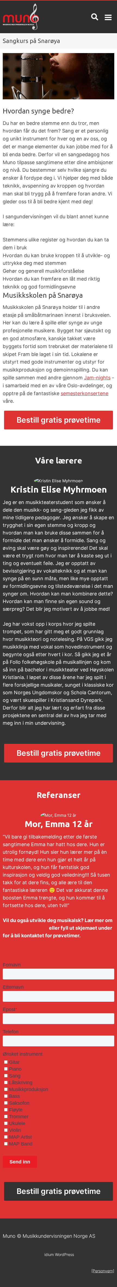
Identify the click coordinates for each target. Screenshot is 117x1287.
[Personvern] (102, 1270)
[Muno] (29, 16)
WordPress (59, 1254)
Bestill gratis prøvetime (59, 420)
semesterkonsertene (84, 393)
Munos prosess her (25, 928)
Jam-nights (97, 377)
